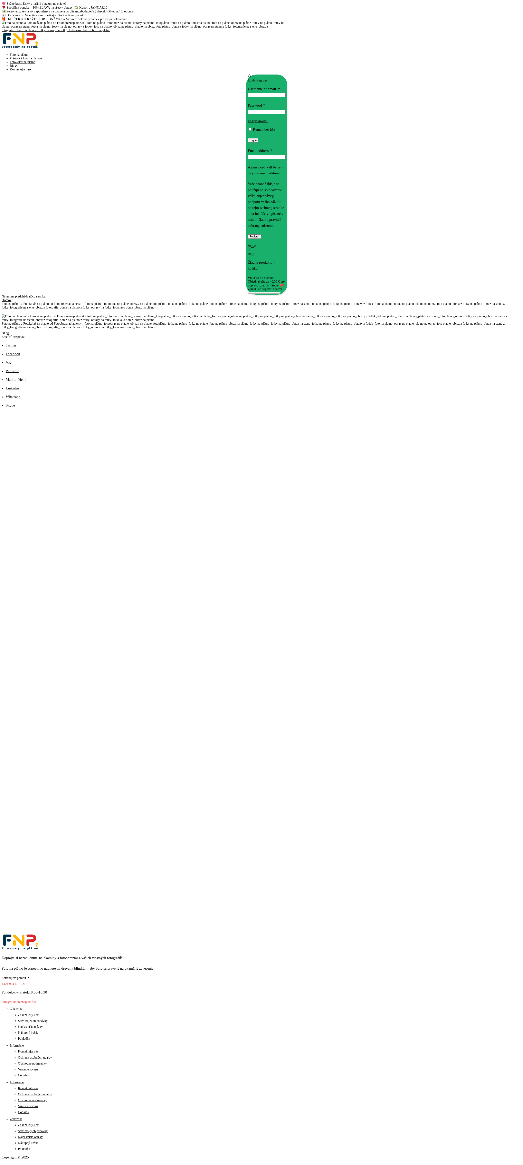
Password (256, 105)
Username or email (264, 89)
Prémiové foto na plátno (25, 58)
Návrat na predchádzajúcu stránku (24, 296)
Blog (13, 65)
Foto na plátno (19, 54)
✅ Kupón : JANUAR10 (90, 7)
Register (254, 236)
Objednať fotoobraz (120, 11)
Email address (260, 151)
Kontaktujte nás (20, 69)
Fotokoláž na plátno (22, 62)
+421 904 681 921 (14, 984)
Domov (6, 300)
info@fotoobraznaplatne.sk (19, 1002)
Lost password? (258, 121)
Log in (253, 140)
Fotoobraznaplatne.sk (47, 1157)
